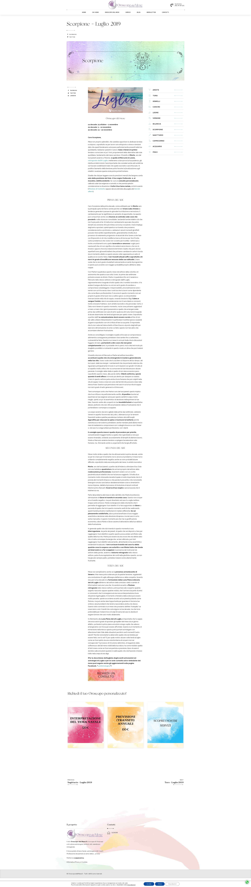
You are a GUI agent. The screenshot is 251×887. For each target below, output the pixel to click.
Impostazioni (172, 884)
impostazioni (131, 885)
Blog (139, 12)
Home (84, 12)
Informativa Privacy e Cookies (77, 862)
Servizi (128, 12)
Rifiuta (160, 884)
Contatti (165, 12)
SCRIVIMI (115, 833)
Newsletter (151, 12)
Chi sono (95, 12)
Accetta (149, 884)
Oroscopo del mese (112, 12)
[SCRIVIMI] (108, 833)
